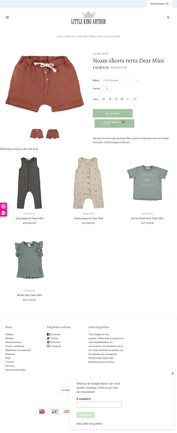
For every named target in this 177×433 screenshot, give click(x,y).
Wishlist (9, 338)
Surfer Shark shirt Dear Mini (147, 218)
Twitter (54, 338)
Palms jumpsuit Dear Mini (88, 218)
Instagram (55, 346)
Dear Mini (83, 36)
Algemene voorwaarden (18, 350)
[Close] (172, 373)
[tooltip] (123, 122)
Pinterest (55, 342)
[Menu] (7, 17)
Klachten (10, 354)
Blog (7, 357)
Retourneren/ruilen (15, 369)
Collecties (70, 36)
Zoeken (9, 334)
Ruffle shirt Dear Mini (29, 295)
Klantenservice (13, 342)
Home (60, 36)
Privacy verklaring (14, 346)
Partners (10, 365)
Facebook (55, 334)
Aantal (96, 88)
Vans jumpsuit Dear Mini (29, 218)
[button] (114, 123)
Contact (9, 361)
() (159, 3)
